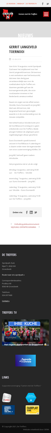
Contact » (6, 301)
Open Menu (46, 14)
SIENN (46, 429)
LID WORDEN (10, 4)
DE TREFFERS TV (31, 4)
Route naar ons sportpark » (13, 275)
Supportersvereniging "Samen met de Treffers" (21, 385)
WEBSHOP (20, 4)
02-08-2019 (16, 59)
